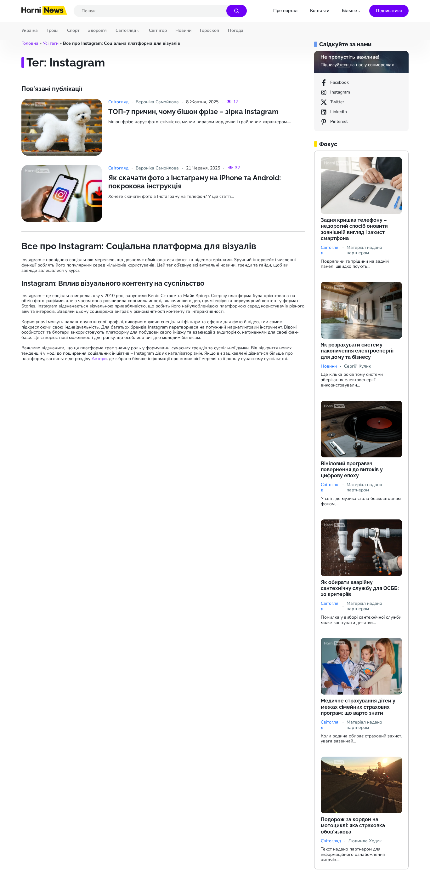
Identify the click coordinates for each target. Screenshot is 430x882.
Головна (29, 43)
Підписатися (389, 11)
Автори (99, 359)
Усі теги (51, 43)
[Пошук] (236, 11)
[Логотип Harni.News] (44, 13)
